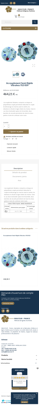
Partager (10, 139)
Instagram (14, 3)
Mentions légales (6, 396)
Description (18, 168)
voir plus (22, 388)
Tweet (13, 139)
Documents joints (20, 176)
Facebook (11, 3)
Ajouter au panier (16, 132)
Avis (19, 180)
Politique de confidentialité (27, 399)
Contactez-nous (8, 303)
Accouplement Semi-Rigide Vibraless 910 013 (16, 235)
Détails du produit (19, 172)
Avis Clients (19, 370)
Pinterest (16, 139)
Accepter (24, 402)
